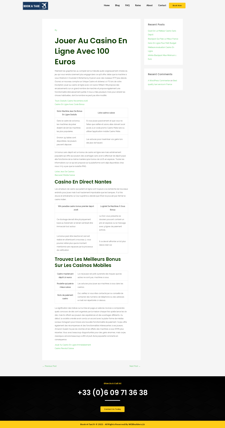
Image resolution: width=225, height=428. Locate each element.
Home (107, 5)
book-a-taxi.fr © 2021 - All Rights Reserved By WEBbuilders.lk (112, 424)
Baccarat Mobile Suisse (65, 175)
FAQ (127, 5)
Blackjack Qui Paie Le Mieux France (163, 39)
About (149, 5)
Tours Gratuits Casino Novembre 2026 (71, 101)
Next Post (134, 366)
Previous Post (49, 366)
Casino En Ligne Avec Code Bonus (69, 104)
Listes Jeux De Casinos (64, 171)
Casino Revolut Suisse (64, 348)
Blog (117, 5)
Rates (138, 5)
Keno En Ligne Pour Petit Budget (162, 43)
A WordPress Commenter (159, 80)
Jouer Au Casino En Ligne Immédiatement (73, 345)
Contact (162, 5)
